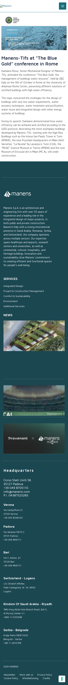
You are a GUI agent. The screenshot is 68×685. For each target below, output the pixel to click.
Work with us (26, 674)
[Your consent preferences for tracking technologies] (62, 679)
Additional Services (14, 306)
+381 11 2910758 (12, 643)
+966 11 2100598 (12, 617)
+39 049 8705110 (15, 488)
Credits (46, 678)
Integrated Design (13, 285)
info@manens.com (16, 491)
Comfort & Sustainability (16, 296)
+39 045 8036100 (13, 517)
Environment (10, 301)
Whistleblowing (30, 678)
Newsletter (9, 674)
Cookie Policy (11, 678)
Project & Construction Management (23, 290)
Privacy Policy (44, 674)
